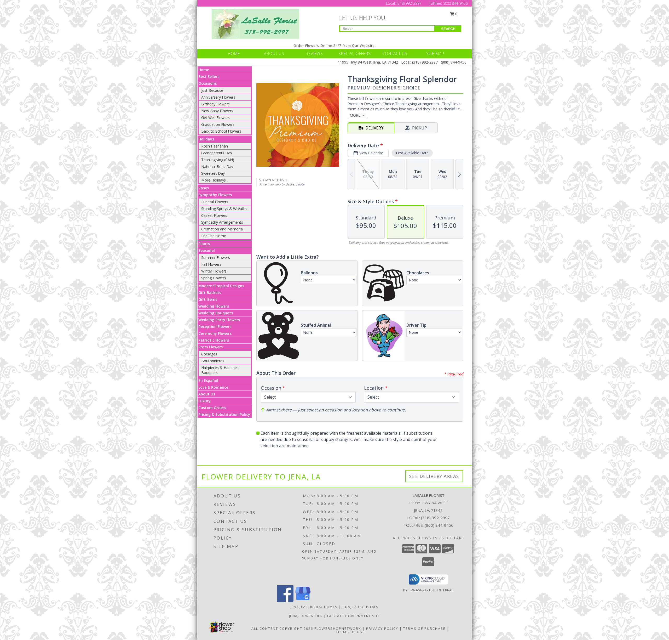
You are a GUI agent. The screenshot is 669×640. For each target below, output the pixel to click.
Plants (204, 243)
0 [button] (455, 13)
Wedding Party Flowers (219, 319)
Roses (203, 187)
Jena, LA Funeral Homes (314, 606)
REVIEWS (314, 53)
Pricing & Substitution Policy (224, 414)
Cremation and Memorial (222, 228)
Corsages (209, 354)
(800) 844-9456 (455, 3)
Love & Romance (213, 387)
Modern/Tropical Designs (221, 285)
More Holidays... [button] (214, 180)
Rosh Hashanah (214, 146)
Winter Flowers (214, 271)
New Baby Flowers (217, 110)
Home (203, 69)
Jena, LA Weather (306, 616)
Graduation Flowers (217, 124)
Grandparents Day (216, 152)
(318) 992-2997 (410, 3)
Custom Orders (212, 407)
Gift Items (207, 299)
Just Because (212, 90)
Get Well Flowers (215, 117)
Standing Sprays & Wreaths (224, 208)
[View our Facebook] (285, 600)
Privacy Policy (382, 628)
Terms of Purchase (424, 628)
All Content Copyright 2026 (282, 628)
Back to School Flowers (221, 131)
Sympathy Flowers (215, 194)
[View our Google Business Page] (303, 600)
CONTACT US (394, 53)
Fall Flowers (211, 264)
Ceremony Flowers (215, 333)
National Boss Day (217, 166)
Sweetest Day (213, 173)
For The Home (213, 235)
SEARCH (448, 29)
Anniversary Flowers (218, 97)
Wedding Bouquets (215, 312)
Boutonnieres (212, 360)
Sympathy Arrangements (222, 222)
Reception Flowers (214, 326)
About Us (206, 394)
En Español (208, 380)
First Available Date (412, 152)
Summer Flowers (215, 257)
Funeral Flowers (214, 201)
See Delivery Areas (434, 476)
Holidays (206, 139)
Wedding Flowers (213, 306)
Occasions (207, 83)
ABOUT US (274, 53)
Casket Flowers (214, 215)
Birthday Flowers (215, 103)
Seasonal (206, 250)
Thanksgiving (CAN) (217, 159)
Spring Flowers (213, 277)
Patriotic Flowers (213, 340)
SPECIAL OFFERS (354, 53)
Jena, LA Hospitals (360, 606)
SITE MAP (435, 53)
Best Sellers (208, 76)
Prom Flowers (210, 346)
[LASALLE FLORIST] (255, 23)
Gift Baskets (209, 292)
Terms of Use (350, 632)
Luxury (204, 400)
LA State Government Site (353, 616)
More (355, 115)
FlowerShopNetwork (337, 628)
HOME (234, 53)
